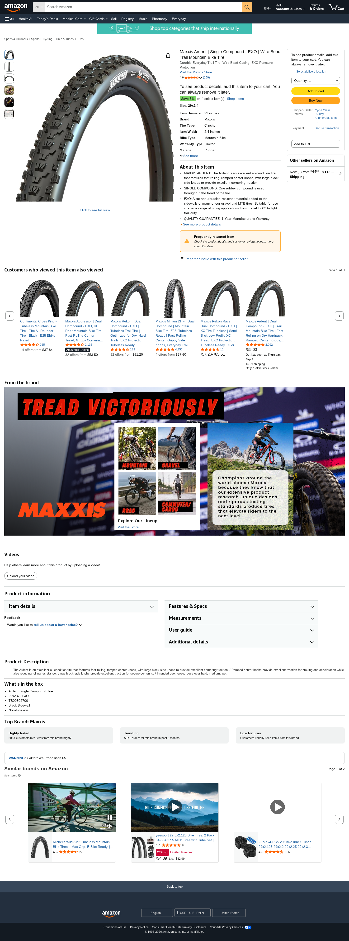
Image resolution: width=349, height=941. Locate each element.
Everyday (179, 19)
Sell (114, 19)
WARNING (17, 758)
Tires (80, 39)
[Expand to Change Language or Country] (169, 913)
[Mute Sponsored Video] (110, 826)
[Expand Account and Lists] (304, 9)
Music (142, 19)
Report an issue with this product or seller (216, 259)
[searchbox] (143, 7)
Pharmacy (159, 19)
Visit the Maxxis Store (196, 72)
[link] (39, 331)
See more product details (202, 224)
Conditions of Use (115, 927)
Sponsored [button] (10, 775)
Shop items (235, 99)
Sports (35, 39)
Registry (127, 19)
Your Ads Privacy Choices (226, 927)
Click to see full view (95, 210)
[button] (9, 18)
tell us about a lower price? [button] (56, 625)
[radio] (9, 55)
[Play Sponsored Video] (175, 807)
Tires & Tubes (65, 39)
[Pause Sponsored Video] (110, 817)
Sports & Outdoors (16, 39)
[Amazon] (16, 7)
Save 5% (187, 99)
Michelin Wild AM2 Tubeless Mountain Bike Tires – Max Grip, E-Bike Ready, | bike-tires (81, 844)
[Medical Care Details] (85, 18)
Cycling (47, 39)
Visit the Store (128, 527)
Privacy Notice (139, 927)
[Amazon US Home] (111, 914)
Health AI (25, 19)
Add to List (302, 144)
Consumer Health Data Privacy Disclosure (179, 927)
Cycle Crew (322, 110)
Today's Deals (47, 19)
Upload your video (20, 576)
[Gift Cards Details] (107, 18)
